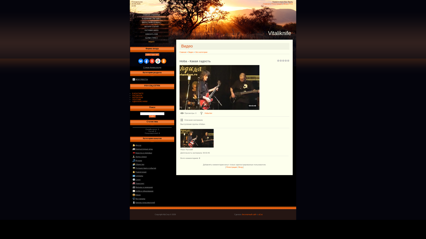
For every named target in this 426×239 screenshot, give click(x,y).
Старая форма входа (152, 67)
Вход (286, 4)
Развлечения (140, 172)
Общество (139, 164)
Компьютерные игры (144, 149)
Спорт (138, 180)
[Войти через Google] (158, 61)
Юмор (138, 195)
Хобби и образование (144, 191)
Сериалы (139, 176)
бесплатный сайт (249, 214)
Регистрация (276, 4)
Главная (266, 4)
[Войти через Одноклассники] (163, 61)
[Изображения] (197, 138)
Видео (191, 52)
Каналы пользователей (145, 202)
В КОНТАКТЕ (137, 93)
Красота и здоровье (143, 153)
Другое (138, 145)
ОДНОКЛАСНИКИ (139, 101)
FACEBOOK (137, 95)
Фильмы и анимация (144, 187)
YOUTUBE (136, 99)
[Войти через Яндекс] (152, 61)
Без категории (201, 52)
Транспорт (139, 183)
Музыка (138, 160)
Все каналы (140, 199)
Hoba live (208, 113)
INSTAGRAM (137, 97)
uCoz (260, 214)
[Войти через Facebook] (146, 61)
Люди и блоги (141, 157)
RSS (291, 4)
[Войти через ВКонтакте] (140, 61)
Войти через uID (152, 54)
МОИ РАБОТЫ (141, 79)
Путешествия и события (145, 168)
